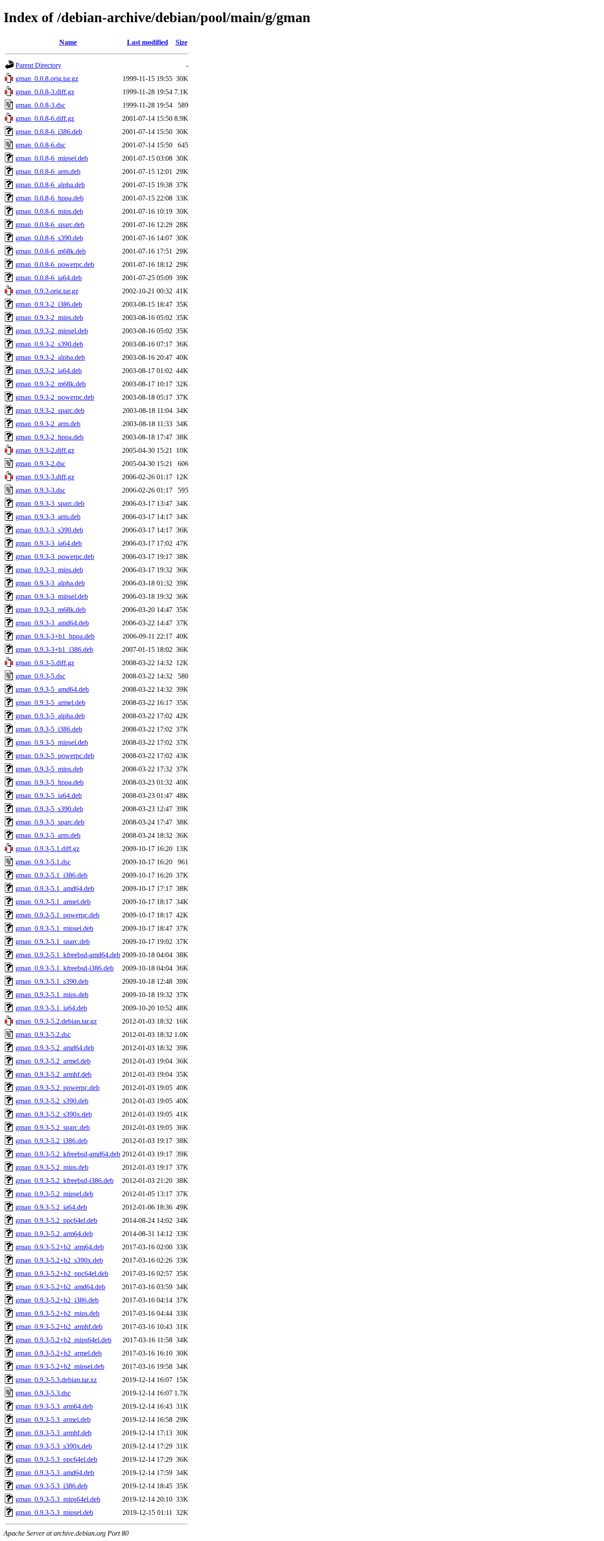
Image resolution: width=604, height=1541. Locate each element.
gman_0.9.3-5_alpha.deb (50, 716)
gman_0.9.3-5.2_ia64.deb (51, 1207)
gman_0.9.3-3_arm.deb (47, 516)
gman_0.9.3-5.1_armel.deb (53, 901)
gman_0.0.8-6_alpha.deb (50, 185)
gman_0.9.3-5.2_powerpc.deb (57, 1087)
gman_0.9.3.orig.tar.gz (46, 291)
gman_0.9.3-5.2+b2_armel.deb (58, 1353)
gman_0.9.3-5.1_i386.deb (51, 875)
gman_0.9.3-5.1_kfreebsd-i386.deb (64, 968)
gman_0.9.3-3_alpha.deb (50, 583)
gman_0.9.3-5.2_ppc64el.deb (56, 1220)
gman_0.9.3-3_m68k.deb (50, 609)
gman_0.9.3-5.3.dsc (43, 1393)
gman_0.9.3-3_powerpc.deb (54, 556)
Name (68, 42)
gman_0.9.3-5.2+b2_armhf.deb (59, 1326)
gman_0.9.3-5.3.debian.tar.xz (56, 1379)
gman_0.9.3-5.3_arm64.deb (54, 1406)
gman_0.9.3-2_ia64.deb (48, 370)
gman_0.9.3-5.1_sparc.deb (52, 941)
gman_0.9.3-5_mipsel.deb (51, 742)
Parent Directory (38, 65)
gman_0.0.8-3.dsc (40, 105)
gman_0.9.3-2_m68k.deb (50, 384)
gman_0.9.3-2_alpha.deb (50, 357)
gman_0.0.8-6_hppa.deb (49, 198)
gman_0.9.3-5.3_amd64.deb (54, 1472)
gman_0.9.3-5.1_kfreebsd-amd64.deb (67, 955)
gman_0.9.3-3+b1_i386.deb (54, 649)
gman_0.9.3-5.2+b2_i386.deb (57, 1300)
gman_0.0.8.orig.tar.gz (46, 78)
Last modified (147, 42)
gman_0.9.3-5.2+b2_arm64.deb (59, 1247)
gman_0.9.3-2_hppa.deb (49, 437)
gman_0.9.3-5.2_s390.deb (51, 1101)
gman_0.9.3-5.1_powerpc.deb (57, 915)
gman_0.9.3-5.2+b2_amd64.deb (60, 1287)
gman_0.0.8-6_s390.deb (49, 238)
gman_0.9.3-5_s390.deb (49, 809)
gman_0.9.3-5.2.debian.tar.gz (56, 1021)
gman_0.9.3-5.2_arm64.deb (54, 1233)
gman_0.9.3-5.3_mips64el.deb (57, 1499)
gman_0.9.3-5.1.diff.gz (47, 848)
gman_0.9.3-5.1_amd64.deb (54, 888)
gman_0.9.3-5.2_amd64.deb (54, 1048)
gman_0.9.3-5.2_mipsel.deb (54, 1194)
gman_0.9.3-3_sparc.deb (49, 503)
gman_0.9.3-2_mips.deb (49, 317)
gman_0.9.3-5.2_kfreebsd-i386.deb (64, 1180)
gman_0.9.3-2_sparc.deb (49, 410)
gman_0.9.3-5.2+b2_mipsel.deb (59, 1366)
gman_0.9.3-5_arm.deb (47, 835)
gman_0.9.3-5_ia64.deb (48, 795)
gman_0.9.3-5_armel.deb (50, 702)
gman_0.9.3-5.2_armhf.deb (53, 1074)
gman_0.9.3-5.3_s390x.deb (53, 1446)
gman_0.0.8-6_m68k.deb (50, 251)
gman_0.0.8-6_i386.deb (48, 131)
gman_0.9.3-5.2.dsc (43, 1034)
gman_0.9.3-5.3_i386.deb (51, 1486)
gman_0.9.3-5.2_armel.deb (53, 1061)
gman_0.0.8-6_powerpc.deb (54, 264)
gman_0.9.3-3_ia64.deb (48, 543)
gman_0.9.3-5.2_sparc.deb (52, 1127)
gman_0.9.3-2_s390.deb (49, 344)
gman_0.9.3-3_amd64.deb (52, 623)
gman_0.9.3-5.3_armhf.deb (53, 1433)
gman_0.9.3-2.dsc (40, 463)
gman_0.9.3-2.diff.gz (44, 450)
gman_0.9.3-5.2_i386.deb (51, 1140)
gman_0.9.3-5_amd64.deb (52, 689)
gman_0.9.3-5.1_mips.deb (51, 994)
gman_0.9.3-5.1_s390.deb (51, 981)
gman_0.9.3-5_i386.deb (48, 729)
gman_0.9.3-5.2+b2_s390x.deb (59, 1260)
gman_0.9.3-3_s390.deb (49, 530)
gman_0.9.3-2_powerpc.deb (54, 397)
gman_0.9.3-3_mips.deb (49, 570)
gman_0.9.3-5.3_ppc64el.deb (56, 1459)
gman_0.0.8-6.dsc (40, 145)
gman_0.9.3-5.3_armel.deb (53, 1419)
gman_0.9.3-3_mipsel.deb (51, 596)
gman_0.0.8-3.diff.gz (44, 92)
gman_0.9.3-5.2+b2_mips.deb (57, 1313)
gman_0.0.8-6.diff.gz (44, 118)
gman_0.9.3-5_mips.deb (49, 769)
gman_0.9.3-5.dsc (40, 676)
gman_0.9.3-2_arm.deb (47, 424)
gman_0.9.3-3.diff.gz (44, 477)
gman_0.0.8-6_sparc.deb (49, 224)
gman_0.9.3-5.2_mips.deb (51, 1167)
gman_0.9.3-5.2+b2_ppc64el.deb (61, 1273)
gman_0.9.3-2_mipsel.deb (51, 331)
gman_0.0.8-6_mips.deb (49, 211)
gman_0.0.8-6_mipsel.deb (51, 158)
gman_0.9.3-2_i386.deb (48, 304)
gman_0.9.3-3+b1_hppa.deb (55, 636)
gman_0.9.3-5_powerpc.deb (54, 755)
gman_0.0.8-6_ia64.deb (48, 277)
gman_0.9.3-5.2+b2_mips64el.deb (63, 1340)
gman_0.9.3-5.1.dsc (43, 862)
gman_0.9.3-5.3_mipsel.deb (54, 1512)
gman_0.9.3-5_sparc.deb (49, 822)
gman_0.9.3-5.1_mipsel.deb (54, 928)
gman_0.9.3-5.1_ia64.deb (51, 1008)
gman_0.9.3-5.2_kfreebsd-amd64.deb (67, 1154)
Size (181, 42)
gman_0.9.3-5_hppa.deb (49, 782)
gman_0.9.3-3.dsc (40, 490)
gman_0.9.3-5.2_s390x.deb (53, 1114)
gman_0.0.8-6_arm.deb (47, 171)
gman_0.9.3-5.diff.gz (44, 662)
